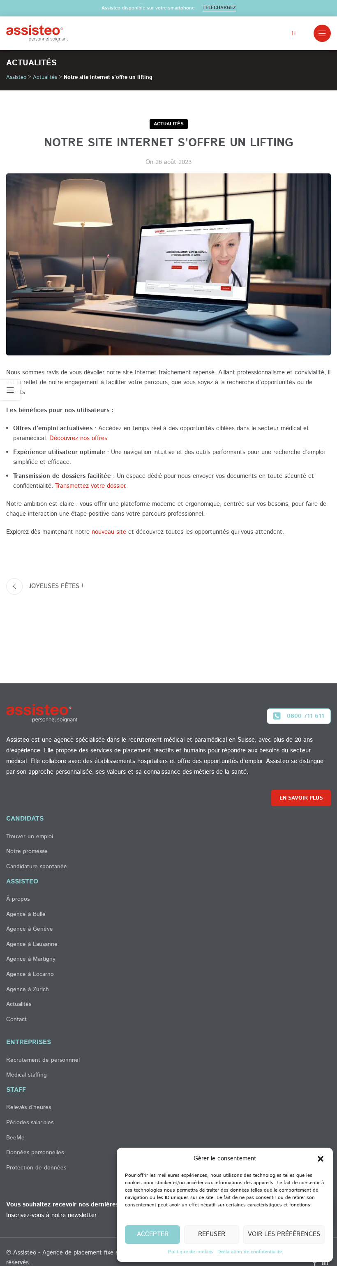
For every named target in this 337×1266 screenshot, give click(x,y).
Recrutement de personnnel (43, 1060)
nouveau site (109, 532)
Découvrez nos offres (78, 438)
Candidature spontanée (36, 867)
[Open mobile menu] (322, 33)
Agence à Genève (29, 929)
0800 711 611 (305, 716)
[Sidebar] (10, 390)
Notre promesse (27, 852)
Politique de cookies (190, 1251)
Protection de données (36, 1168)
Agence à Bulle (26, 914)
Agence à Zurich (27, 990)
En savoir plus (301, 798)
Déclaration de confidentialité (249, 1251)
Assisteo (16, 77)
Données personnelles (35, 1153)
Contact (16, 1020)
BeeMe (15, 1138)
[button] (320, 1159)
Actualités (45, 77)
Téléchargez (219, 8)
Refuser (211, 1234)
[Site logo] (37, 33)
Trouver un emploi (29, 837)
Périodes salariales (29, 1123)
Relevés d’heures (28, 1107)
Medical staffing (26, 1075)
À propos (18, 899)
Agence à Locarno (30, 974)
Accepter (152, 1234)
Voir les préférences (284, 1234)
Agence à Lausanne (32, 944)
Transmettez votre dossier (90, 486)
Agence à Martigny (30, 959)
